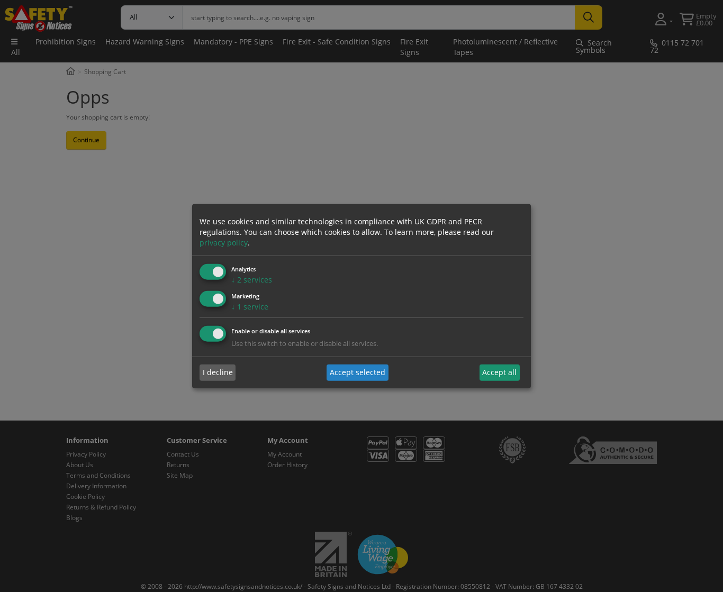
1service (249, 307)
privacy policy (224, 243)
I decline (218, 372)
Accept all (499, 372)
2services (251, 280)
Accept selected (357, 372)
